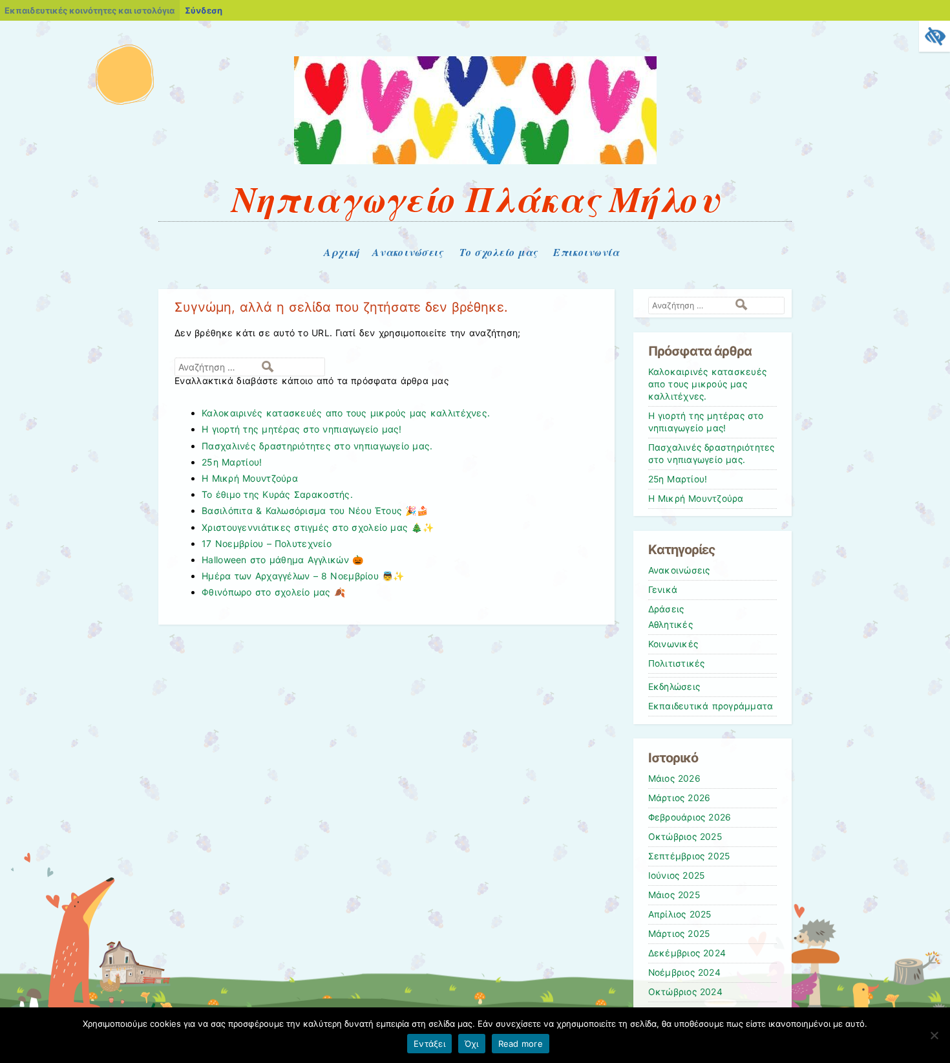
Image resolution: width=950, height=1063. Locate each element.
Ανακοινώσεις (407, 252)
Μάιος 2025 (674, 895)
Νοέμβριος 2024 (684, 972)
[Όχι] (933, 1035)
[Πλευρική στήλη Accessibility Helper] (934, 36)
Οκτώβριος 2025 (685, 837)
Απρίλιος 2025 (680, 914)
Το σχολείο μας (498, 252)
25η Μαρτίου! (232, 461)
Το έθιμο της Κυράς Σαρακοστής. (277, 494)
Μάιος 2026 (674, 778)
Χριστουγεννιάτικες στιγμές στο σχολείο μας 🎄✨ (318, 527)
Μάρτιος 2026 (679, 798)
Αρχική (341, 252)
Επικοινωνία (586, 252)
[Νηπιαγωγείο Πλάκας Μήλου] (475, 160)
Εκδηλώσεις (674, 687)
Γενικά (663, 590)
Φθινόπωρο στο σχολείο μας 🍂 (273, 591)
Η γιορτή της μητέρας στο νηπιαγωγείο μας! (302, 429)
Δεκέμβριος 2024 (687, 953)
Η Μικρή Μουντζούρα (250, 478)
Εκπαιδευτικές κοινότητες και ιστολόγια (89, 10)
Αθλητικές (670, 624)
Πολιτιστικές (676, 663)
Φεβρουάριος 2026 (690, 817)
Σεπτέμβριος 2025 (689, 856)
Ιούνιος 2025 (676, 875)
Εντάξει (429, 1043)
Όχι (472, 1043)
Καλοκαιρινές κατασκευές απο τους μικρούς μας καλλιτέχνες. (346, 412)
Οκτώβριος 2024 (685, 992)
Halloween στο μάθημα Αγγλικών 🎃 (282, 559)
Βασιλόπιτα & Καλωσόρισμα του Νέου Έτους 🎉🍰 (315, 510)
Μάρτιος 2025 (679, 934)
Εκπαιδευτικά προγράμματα (711, 706)
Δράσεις (666, 609)
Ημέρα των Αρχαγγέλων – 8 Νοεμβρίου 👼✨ (303, 575)
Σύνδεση (203, 10)
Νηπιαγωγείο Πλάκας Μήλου (475, 198)
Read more (520, 1043)
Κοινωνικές (673, 644)
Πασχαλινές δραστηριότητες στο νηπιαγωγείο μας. (317, 445)
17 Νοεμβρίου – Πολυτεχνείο (267, 543)
